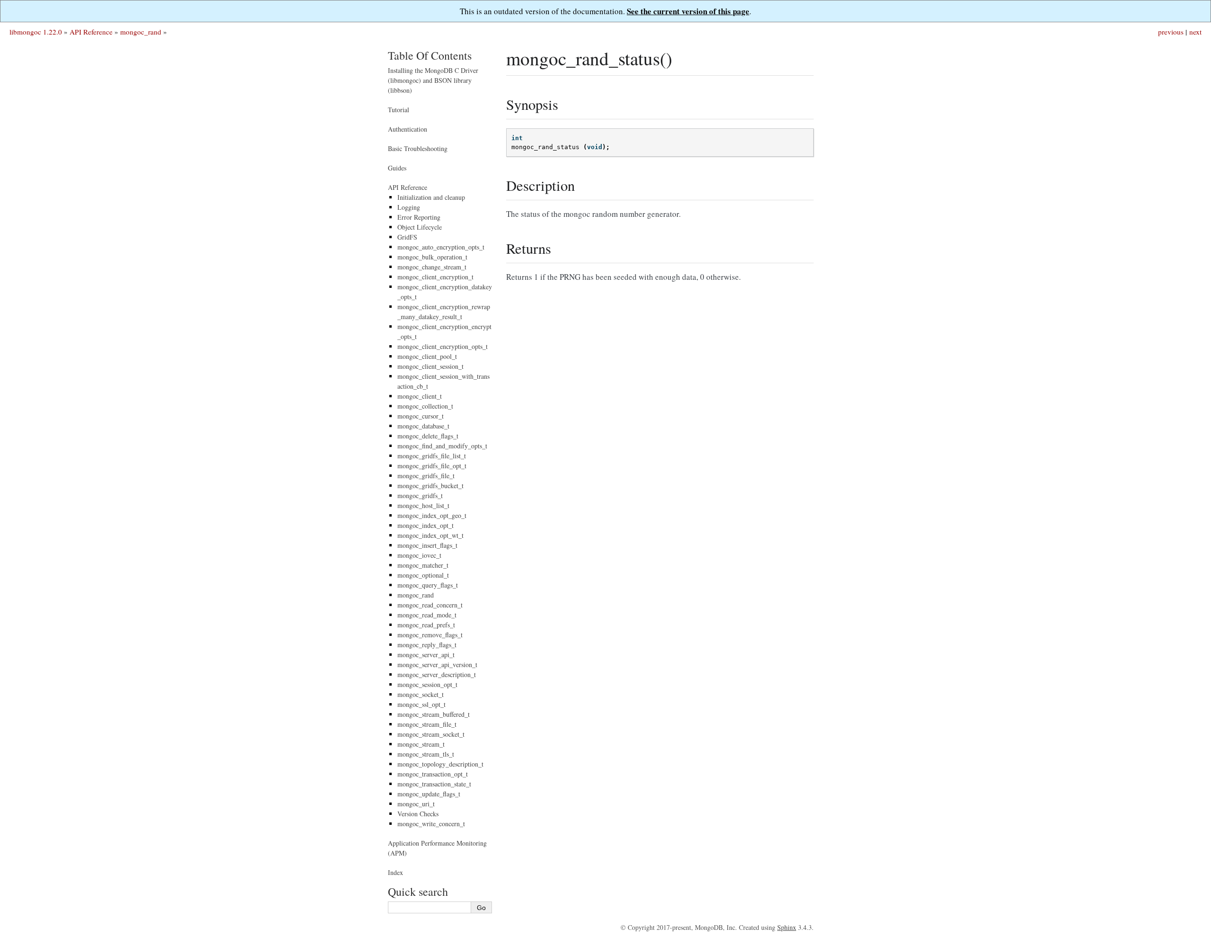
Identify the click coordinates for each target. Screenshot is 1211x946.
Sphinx (786, 927)
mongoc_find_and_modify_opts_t (442, 445)
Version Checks (418, 813)
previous (1171, 31)
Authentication (407, 129)
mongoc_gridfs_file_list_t (431, 455)
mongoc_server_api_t (426, 654)
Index (395, 872)
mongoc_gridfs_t (420, 495)
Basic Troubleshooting (418, 148)
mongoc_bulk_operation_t (432, 256)
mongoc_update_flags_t (428, 793)
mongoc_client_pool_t (427, 356)
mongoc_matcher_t (422, 565)
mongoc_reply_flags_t (426, 644)
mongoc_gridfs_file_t (426, 475)
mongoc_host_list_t (423, 505)
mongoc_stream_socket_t (431, 734)
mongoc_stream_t (421, 744)
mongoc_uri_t (416, 803)
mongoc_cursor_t (420, 415)
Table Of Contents (430, 55)
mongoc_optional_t (423, 575)
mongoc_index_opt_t (425, 525)
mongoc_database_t (423, 425)
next (1195, 31)
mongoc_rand (140, 31)
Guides (397, 167)
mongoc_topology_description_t (440, 763)
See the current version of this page (688, 11)
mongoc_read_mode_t (426, 614)
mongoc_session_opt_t (427, 684)
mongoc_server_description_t (436, 674)
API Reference (91, 31)
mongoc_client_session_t (430, 366)
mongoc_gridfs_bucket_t (430, 485)
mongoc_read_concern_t (430, 604)
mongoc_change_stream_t (431, 266)
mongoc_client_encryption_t (435, 276)
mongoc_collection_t (425, 406)
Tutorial (398, 109)
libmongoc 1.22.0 (35, 31)
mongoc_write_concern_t (431, 823)
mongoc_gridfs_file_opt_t (431, 465)
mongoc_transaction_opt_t (432, 773)
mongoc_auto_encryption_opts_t (440, 246)
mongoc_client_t (419, 396)
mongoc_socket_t (420, 694)
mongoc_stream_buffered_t (433, 714)
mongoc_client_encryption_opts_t (442, 346)
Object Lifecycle (419, 227)
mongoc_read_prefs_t (426, 624)
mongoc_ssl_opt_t (421, 704)
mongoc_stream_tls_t (425, 754)
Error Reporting (418, 217)
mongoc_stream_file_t (426, 724)
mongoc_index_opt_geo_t (431, 515)
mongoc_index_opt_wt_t (430, 535)
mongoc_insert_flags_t (427, 545)
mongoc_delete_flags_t (427, 435)
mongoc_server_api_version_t (437, 664)
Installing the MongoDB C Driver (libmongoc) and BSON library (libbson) (433, 80)
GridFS (407, 236)
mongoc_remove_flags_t (430, 634)
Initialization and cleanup (431, 197)
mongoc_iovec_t (419, 555)
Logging (408, 207)
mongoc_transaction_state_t (434, 783)
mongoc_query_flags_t (427, 584)
